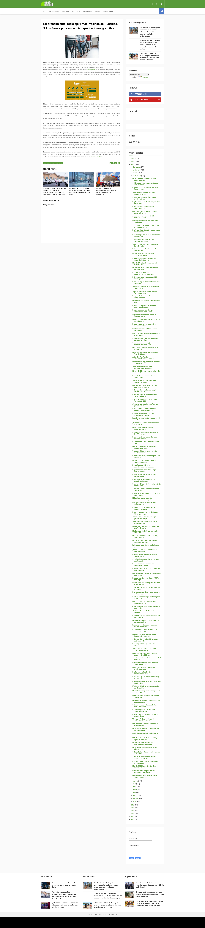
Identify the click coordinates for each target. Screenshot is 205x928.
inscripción (91, 69)
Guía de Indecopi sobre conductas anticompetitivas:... (144, 706)
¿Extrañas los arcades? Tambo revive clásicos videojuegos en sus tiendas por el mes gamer (65, 905)
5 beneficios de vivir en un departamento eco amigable (143, 466)
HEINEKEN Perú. (97, 157)
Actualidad (54, 11)
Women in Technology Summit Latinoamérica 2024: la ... (143, 720)
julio (134, 784)
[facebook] (153, 4)
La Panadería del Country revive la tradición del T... (144, 250)
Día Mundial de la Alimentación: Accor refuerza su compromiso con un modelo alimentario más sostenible (149, 903)
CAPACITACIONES (49, 163)
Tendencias (108, 11)
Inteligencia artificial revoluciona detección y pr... (144, 503)
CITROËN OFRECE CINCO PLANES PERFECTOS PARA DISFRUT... (144, 409)
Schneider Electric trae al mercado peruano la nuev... (144, 212)
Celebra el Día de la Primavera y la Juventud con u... (144, 391)
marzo (135, 795)
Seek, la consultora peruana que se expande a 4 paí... (144, 522)
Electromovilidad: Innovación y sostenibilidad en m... (143, 428)
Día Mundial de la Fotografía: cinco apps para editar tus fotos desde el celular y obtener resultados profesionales (150, 32)
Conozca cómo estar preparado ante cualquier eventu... (145, 339)
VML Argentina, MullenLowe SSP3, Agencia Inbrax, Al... (144, 739)
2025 (133, 162)
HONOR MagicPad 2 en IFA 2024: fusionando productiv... (143, 710)
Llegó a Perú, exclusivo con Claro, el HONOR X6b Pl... (145, 348)
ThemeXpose (98, 915)
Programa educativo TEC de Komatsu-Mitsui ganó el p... (146, 513)
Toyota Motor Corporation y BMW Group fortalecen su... (144, 649)
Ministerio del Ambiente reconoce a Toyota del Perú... (145, 724)
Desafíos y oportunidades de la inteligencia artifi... (143, 207)
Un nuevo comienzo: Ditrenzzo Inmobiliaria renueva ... (143, 565)
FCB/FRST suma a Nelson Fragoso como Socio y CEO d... (144, 654)
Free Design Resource (111, 915)
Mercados (87, 11)
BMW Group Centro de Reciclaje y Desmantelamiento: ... (144, 635)
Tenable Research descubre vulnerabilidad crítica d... (142, 367)
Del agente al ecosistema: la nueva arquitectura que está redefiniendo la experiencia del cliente (80, 191)
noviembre (137, 170)
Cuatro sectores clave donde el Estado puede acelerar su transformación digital (65, 885)
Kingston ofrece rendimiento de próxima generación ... (143, 668)
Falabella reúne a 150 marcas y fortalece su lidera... (143, 254)
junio (135, 787)
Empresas (76, 11)
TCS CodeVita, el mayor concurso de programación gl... (145, 226)
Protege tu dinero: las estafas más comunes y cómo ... (144, 438)
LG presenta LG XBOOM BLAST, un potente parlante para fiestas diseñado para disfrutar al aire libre (107, 905)
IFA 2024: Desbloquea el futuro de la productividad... (145, 762)
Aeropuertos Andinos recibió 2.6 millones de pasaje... (143, 217)
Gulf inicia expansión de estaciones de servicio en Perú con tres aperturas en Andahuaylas (106, 191)
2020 (133, 814)
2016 (133, 816)
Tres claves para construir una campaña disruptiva (143, 240)
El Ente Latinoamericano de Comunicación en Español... (143, 499)
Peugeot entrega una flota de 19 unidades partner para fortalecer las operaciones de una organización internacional (54, 191)
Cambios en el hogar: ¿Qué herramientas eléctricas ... (142, 344)
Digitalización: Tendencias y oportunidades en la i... (142, 673)
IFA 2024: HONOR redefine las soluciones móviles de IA (142, 743)
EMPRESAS (59, 163)
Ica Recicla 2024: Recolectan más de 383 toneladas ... (145, 268)
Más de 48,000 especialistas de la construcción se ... (144, 767)
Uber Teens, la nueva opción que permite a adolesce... (143, 480)
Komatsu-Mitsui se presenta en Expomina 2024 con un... (143, 771)
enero (135, 801)
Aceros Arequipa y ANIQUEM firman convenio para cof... (144, 381)
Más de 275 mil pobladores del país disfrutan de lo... (144, 264)
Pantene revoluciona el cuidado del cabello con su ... (144, 555)
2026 (133, 159)
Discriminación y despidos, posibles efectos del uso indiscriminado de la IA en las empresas (150, 894)
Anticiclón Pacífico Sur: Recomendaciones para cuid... (144, 358)
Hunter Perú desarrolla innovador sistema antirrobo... (144, 306)
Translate (144, 77)
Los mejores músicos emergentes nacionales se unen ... (144, 626)
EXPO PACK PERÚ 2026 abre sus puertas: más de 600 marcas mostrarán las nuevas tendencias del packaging (150, 45)
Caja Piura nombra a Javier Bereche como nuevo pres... (145, 663)
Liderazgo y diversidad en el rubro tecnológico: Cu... (144, 776)
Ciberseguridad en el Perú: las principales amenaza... (143, 414)
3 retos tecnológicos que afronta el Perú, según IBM (144, 400)
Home (44, 11)
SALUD (97, 11)
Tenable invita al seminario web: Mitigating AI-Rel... (143, 193)
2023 (133, 805)
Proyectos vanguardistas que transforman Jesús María (142, 311)
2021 (133, 811)
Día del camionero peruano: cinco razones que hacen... (144, 325)
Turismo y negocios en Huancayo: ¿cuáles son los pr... (144, 518)
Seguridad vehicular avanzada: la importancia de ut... (144, 315)
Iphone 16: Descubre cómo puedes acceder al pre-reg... (144, 541)
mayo (135, 789)
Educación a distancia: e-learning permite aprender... (144, 447)
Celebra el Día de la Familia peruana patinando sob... (145, 640)
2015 (133, 819)
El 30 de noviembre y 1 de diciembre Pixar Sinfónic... (145, 353)
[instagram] (156, 4)
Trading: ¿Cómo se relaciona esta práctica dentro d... (144, 452)
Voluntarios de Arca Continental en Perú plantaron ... (144, 292)
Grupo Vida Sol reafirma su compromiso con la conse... (143, 273)
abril (134, 792)
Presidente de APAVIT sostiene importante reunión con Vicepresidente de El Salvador (150, 885)
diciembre (136, 167)
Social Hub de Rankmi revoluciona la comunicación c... (145, 734)
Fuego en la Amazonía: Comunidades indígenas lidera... (145, 297)
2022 (133, 808)
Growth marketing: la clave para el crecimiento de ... (144, 198)
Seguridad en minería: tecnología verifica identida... (144, 470)
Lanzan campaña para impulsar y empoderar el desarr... (144, 461)
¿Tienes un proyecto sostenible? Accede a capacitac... (144, 757)
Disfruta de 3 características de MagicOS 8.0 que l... (143, 508)
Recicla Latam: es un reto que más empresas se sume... (144, 386)
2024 (133, 164)
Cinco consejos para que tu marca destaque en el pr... (144, 395)
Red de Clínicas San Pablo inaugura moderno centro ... (144, 602)
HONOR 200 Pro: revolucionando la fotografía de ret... (144, 630)
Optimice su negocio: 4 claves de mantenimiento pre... (144, 259)
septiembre (137, 176)
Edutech (65, 11)
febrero (135, 798)
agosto (135, 781)
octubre (136, 173)
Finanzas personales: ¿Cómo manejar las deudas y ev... (145, 729)
